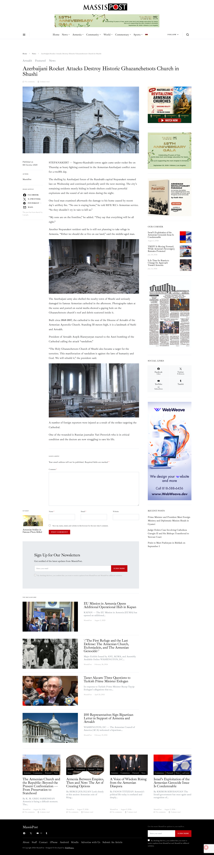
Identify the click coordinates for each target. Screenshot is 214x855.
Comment (53, 469)
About (26, 842)
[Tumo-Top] (95, 20)
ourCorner (185, 773)
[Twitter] (31, 833)
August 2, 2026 (153, 241)
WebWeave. (69, 848)
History (99, 769)
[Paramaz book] (169, 197)
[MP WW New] (169, 450)
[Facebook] (24, 833)
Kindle (75, 842)
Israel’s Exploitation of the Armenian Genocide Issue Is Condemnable (161, 235)
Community (92, 34)
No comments (30, 82)
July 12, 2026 (152, 269)
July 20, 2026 (152, 255)
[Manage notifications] (206, 847)
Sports (137, 34)
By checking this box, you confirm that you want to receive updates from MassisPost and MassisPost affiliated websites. (79, 575)
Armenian (27, 773)
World (107, 34)
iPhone (54, 842)
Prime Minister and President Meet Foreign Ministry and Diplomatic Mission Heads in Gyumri (169, 521)
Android (64, 842)
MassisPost (27, 179)
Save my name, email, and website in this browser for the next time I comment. (80, 526)
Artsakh (27, 60)
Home (56, 34)
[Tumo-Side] (169, 150)
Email (83, 511)
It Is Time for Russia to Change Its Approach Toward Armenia (158, 263)
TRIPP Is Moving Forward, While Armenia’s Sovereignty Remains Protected (161, 249)
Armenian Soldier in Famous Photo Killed (32, 530)
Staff (34, 842)
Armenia (77, 34)
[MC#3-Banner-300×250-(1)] (169, 104)
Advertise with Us (90, 842)
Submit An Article (112, 842)
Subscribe (119, 568)
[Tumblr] (46, 833)
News (65, 34)
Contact (43, 842)
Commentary (122, 34)
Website (116, 511)
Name (51, 511)
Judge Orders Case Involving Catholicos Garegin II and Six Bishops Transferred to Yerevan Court (168, 533)
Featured (40, 60)
